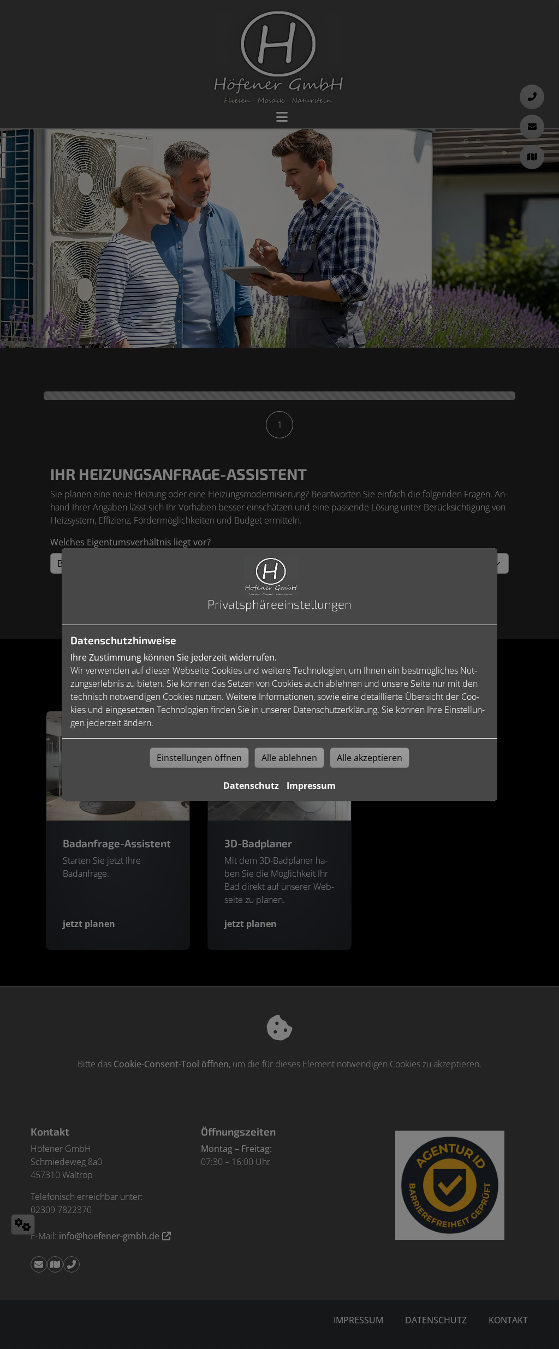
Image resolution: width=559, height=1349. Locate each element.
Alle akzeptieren (369, 758)
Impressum (311, 786)
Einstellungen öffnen (199, 758)
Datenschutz (251, 786)
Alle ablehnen (289, 758)
